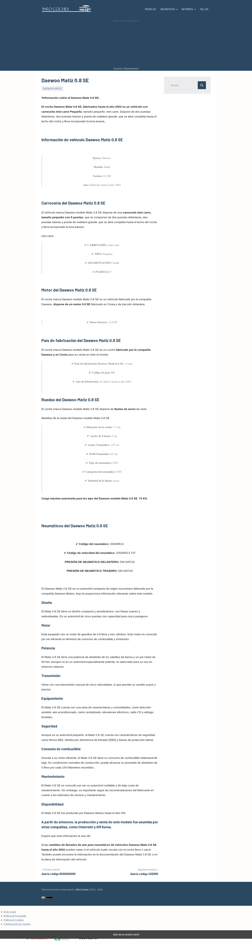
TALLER (204, 9)
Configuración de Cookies (17, 924)
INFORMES (187, 9)
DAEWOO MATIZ (52, 88)
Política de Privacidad (15, 916)
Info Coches (82, 889)
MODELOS (150, 9)
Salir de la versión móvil (126, 934)
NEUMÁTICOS (168, 9)
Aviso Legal (10, 912)
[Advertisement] (126, 44)
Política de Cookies (14, 920)
